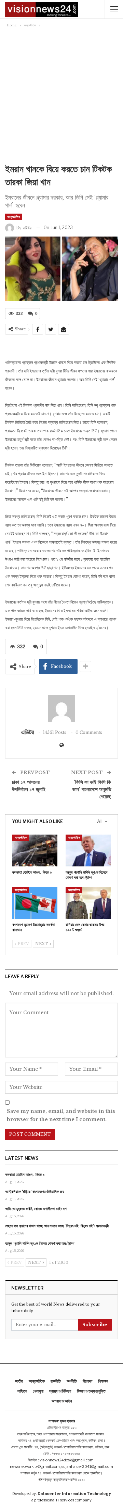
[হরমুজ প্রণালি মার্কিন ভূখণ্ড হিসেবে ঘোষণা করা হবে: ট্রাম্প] (88, 850)
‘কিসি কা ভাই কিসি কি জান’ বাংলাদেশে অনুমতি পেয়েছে (91, 789)
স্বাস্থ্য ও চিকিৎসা (60, 1391)
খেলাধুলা (38, 1391)
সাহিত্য (22, 1391)
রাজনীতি (56, 1381)
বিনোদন (87, 1381)
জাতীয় (19, 1381)
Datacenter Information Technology (74, 1493)
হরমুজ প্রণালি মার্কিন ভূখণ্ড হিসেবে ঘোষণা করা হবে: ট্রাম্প (39, 1243)
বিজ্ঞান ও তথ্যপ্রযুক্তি (91, 1391)
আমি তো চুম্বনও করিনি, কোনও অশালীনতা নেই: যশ (36, 1208)
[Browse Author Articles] (61, 708)
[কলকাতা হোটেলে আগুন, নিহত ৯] (34, 850)
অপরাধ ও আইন (62, 1401)
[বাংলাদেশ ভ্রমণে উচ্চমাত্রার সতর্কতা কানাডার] (34, 902)
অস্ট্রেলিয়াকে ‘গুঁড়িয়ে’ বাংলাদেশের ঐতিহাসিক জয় (34, 1191)
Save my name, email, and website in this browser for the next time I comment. (61, 1115)
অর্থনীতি (72, 1381)
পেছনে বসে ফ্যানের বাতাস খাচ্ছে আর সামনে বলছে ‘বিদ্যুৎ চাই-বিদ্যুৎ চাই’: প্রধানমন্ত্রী (57, 1225)
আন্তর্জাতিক (13, 217)
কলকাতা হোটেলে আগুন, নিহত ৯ (24, 1174)
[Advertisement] (61, 94)
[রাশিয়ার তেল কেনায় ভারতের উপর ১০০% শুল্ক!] (88, 902)
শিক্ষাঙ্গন (103, 1381)
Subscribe (94, 1325)
